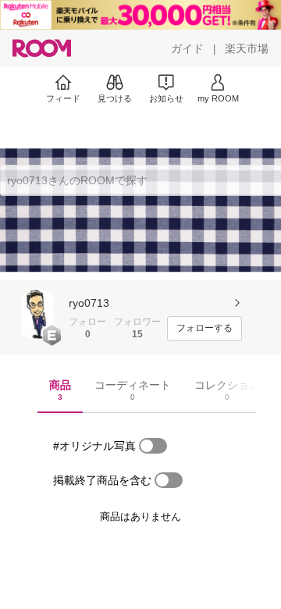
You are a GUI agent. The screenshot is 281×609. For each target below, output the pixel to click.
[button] (37, 315)
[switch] (153, 446)
